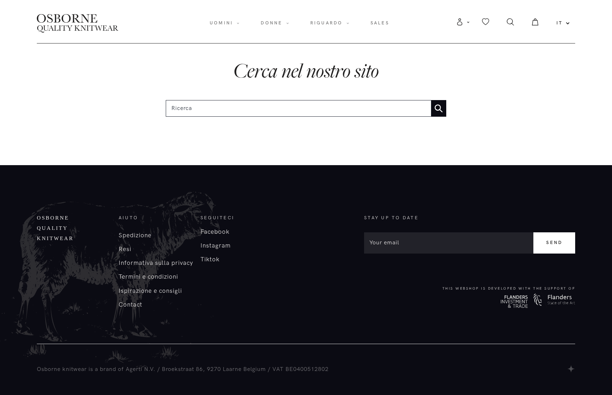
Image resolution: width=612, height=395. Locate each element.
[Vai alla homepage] (77, 23)
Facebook (215, 232)
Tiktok (210, 259)
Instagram (215, 245)
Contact (130, 304)
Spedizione (135, 235)
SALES (379, 23)
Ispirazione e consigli (150, 291)
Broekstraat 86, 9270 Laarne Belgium (214, 369)
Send (554, 242)
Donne (271, 23)
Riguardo (326, 23)
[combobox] (298, 108)
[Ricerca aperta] (510, 24)
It (559, 23)
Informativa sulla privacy (156, 263)
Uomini (221, 23)
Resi (125, 249)
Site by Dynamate (571, 368)
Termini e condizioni (148, 276)
